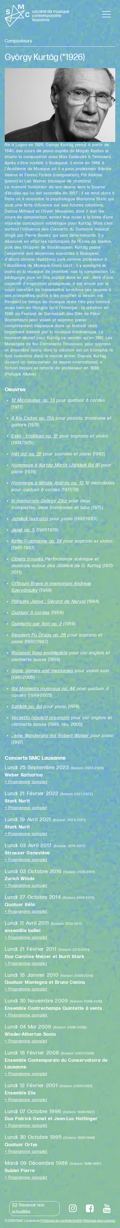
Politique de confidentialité (61, 1221)
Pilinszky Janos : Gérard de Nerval (48, 601)
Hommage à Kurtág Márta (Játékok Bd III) (55, 465)
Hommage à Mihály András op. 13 (47, 483)
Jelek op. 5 (23, 530)
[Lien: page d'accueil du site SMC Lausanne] (37, 15)
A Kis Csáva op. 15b (32, 418)
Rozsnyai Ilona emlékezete (39, 653)
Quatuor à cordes (30, 613)
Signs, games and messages (42, 671)
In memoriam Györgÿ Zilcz (39, 501)
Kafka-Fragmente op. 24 (36, 541)
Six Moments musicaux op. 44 (43, 689)
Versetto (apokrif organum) (40, 718)
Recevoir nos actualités (28, 1209)
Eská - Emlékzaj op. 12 (34, 436)
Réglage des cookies (99, 1221)
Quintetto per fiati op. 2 (36, 624)
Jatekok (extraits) (29, 519)
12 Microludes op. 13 (33, 400)
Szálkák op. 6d (26, 706)
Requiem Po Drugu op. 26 (38, 635)
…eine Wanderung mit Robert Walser (50, 735)
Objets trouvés (28, 559)
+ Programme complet (26, 782)
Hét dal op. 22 (26, 454)
